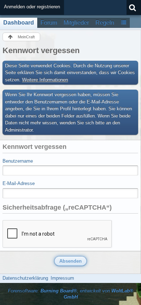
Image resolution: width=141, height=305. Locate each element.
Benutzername (18, 161)
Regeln (104, 23)
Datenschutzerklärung (25, 278)
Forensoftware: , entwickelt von (70, 294)
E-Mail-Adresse (19, 183)
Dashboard (18, 23)
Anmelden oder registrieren (32, 6)
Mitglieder (76, 23)
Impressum (62, 278)
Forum (48, 23)
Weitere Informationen (45, 79)
